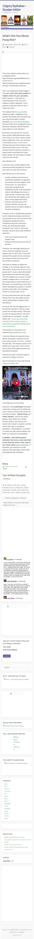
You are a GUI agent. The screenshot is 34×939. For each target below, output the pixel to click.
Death (5, 786)
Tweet (5, 468)
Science (6, 813)
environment (7, 791)
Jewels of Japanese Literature (14, 498)
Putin (12, 492)
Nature (6, 801)
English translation (8, 363)
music (24, 485)
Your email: (7, 647)
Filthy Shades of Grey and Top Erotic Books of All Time (16, 504)
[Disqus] (17, 532)
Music (5, 798)
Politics (25, 44)
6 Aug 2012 (18, 44)
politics (26, 487)
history (9, 485)
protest (13, 490)
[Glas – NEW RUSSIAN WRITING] (17, 743)
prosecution (6, 490)
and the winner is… (9, 849)
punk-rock (24, 490)
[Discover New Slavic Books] (13, 726)
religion (17, 492)
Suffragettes (25, 122)
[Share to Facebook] (10, 466)
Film (5, 793)
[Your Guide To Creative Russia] (17, 767)
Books (5, 784)
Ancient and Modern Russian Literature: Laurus (16, 847)
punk (18, 490)
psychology (7, 808)
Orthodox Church (8, 487)
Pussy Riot (20, 112)
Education (6, 789)
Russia (4, 47)
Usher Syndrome (22, 445)
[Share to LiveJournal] (26, 466)
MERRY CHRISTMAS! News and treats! (14, 837)
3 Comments (12, 47)
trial (28, 492)
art (6, 485)
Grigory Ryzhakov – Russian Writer (14, 7)
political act (19, 487)
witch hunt (22, 332)
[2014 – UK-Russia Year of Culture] (17, 681)
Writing (6, 818)
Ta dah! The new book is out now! (12, 844)
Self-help (6, 816)
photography (7, 803)
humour (6, 796)
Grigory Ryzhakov (8, 44)
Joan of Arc (13, 122)
